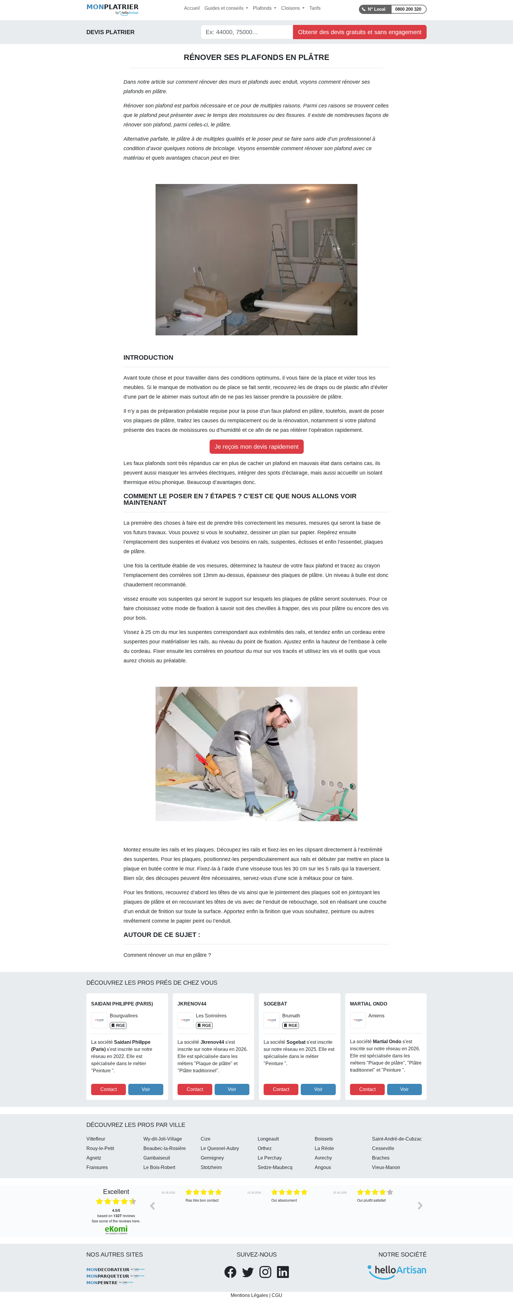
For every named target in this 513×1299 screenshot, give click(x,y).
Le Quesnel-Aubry (220, 1148)
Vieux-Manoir (386, 1167)
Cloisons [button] (291, 8)
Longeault (268, 1138)
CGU (277, 1295)
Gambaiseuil (156, 1157)
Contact (108, 1089)
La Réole (324, 1148)
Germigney (212, 1157)
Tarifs (315, 8)
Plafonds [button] (263, 8)
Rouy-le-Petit (100, 1148)
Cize (205, 1138)
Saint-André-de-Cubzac (397, 1138)
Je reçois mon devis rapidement (257, 446)
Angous (323, 1167)
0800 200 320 (408, 9)
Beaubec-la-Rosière (164, 1148)
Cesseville (383, 1148)
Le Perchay (270, 1157)
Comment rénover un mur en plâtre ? (167, 955)
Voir (146, 1089)
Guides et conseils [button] (225, 8)
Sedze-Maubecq (275, 1167)
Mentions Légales (249, 1295)
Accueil (192, 8)
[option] (200, 1210)
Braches (381, 1157)
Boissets (324, 1138)
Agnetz (93, 1157)
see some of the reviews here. (116, 1220)
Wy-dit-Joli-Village (162, 1138)
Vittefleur (95, 1138)
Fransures (97, 1167)
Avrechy (323, 1157)
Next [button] (420, 1205)
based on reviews (116, 1213)
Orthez (265, 1148)
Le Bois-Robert (159, 1167)
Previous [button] (152, 1205)
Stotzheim (211, 1167)
